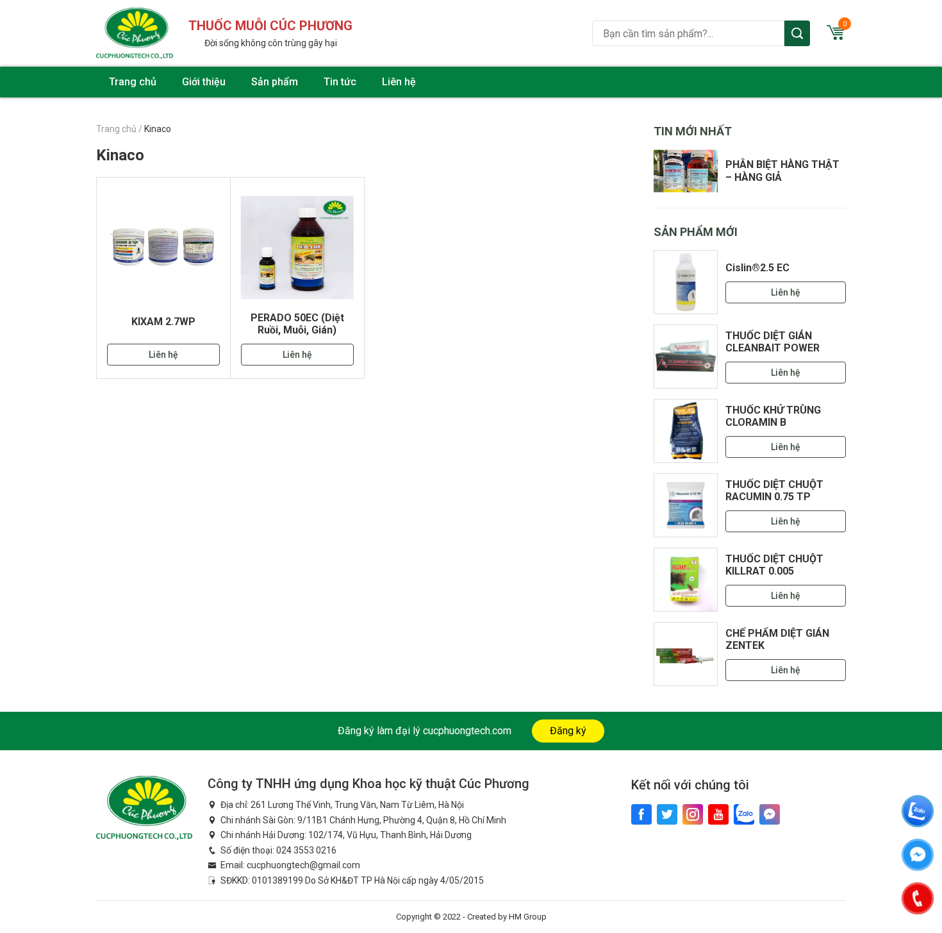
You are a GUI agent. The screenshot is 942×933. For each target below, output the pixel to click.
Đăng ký (568, 731)
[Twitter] (667, 814)
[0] (835, 36)
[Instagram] (692, 814)
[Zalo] (744, 814)
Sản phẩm (274, 82)
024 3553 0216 (306, 850)
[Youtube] (718, 814)
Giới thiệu (204, 82)
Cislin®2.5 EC (757, 268)
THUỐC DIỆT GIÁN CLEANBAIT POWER (772, 342)
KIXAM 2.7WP (163, 321)
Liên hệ (399, 82)
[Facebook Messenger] (769, 814)
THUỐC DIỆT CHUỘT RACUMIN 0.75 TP (774, 490)
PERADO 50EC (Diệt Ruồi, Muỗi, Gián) (297, 324)
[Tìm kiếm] (797, 33)
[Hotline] (918, 898)
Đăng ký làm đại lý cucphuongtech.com (424, 731)
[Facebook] (641, 814)
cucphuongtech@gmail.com (303, 865)
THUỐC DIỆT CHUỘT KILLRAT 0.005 (774, 565)
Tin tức (340, 82)
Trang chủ (132, 82)
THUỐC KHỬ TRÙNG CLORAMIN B (773, 416)
